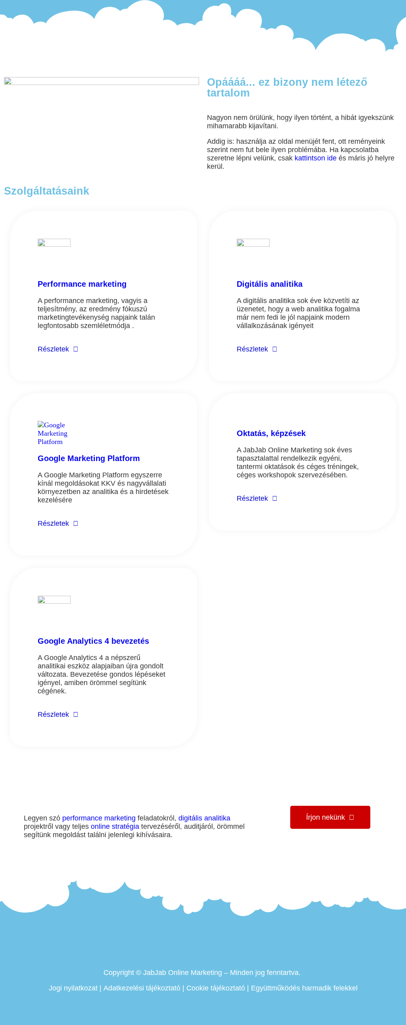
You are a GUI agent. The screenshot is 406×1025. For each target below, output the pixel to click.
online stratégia (115, 826)
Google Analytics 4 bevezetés (93, 641)
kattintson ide (316, 158)
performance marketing (99, 818)
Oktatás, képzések (271, 433)
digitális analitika (204, 818)
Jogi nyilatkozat (73, 988)
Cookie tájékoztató (215, 988)
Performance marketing (82, 284)
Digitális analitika (270, 284)
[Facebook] (364, 8)
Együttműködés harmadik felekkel (304, 988)
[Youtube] (386, 8)
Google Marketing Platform (89, 458)
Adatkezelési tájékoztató (141, 988)
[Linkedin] (376, 8)
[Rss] (397, 8)
